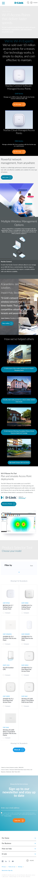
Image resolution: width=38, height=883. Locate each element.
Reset (31, 565)
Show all (17, 750)
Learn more (5, 177)
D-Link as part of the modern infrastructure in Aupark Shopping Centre (18, 369)
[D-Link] (19, 3)
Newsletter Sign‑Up (7, 870)
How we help (7, 849)
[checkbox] (3, 613)
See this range (17, 104)
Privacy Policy (7, 815)
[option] (19, 248)
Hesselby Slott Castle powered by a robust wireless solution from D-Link (19, 400)
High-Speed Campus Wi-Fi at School (19, 462)
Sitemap (20, 866)
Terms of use (11, 866)
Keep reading (5, 323)
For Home (5, 838)
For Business (6, 843)
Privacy (4, 866)
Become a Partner (7, 504)
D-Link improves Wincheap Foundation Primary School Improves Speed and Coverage (19, 432)
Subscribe (17, 820)
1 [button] (6, 258)
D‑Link (4, 854)
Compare (7, 613)
